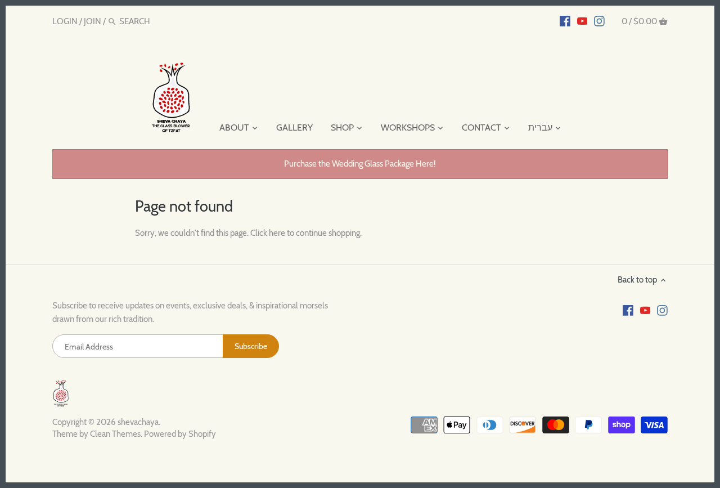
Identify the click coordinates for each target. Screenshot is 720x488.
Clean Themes (115, 434)
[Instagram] (599, 21)
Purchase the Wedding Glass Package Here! (360, 164)
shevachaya (138, 422)
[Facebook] (565, 21)
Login (65, 21)
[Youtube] (582, 21)
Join (92, 21)
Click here (267, 233)
